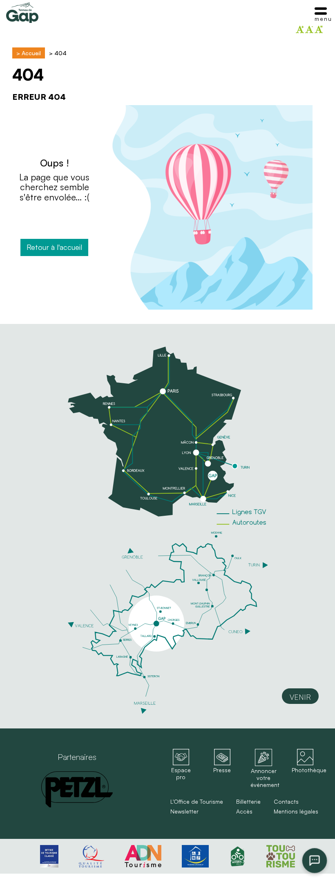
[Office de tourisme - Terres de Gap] (22, 12)
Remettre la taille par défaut (319, 29)
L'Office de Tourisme (196, 801)
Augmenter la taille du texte (300, 29)
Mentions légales (296, 811)
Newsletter (184, 811)
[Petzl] (77, 789)
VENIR (300, 696)
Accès (244, 811)
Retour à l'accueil (54, 247)
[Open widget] (314, 860)
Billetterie (248, 801)
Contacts (286, 801)
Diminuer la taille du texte (309, 29)
